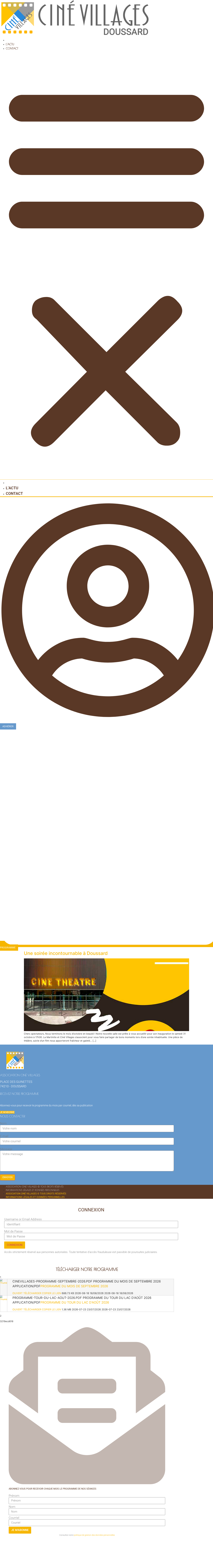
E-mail (4, 1136)
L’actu (10, 44)
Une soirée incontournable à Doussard (66, 953)
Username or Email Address (23, 1219)
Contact (12, 48)
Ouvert (17, 1293)
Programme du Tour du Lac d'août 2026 (74, 1302)
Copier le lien (51, 1293)
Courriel (14, 1517)
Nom (3, 1123)
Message (6, 1149)
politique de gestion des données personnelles (94, 1535)
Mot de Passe (13, 1231)
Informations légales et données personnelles (32, 1190)
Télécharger (32, 1293)
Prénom (14, 1495)
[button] (106, 264)
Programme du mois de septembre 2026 (74, 1286)
